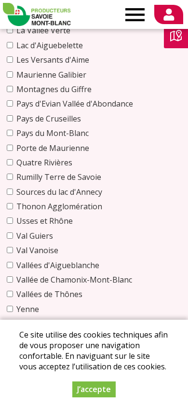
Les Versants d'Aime (52, 59)
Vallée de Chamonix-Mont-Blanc (74, 279)
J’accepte (94, 389)
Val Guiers (34, 236)
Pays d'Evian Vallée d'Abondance (74, 103)
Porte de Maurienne (52, 148)
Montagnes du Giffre (54, 89)
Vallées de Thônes (49, 294)
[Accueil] (37, 14)
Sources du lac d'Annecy (59, 192)
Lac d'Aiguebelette (49, 45)
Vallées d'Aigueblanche (57, 265)
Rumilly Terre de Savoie (58, 177)
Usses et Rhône (44, 221)
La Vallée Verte (43, 30)
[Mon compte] (168, 14)
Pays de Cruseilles (48, 118)
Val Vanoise (37, 250)
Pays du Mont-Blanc (52, 133)
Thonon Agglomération (59, 206)
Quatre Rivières (44, 162)
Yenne (27, 309)
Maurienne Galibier (51, 74)
